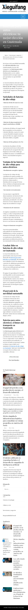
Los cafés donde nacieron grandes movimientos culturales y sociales (19, 564)
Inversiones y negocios (9, 22)
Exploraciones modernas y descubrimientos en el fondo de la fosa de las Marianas (19, 593)
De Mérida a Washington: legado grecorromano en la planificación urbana (18, 579)
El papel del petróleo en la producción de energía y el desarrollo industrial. (13, 390)
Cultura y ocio (7, 505)
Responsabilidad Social (9, 515)
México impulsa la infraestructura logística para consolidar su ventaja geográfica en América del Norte (13, 420)
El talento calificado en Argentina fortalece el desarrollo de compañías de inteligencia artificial (13, 461)
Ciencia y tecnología (8, 500)
